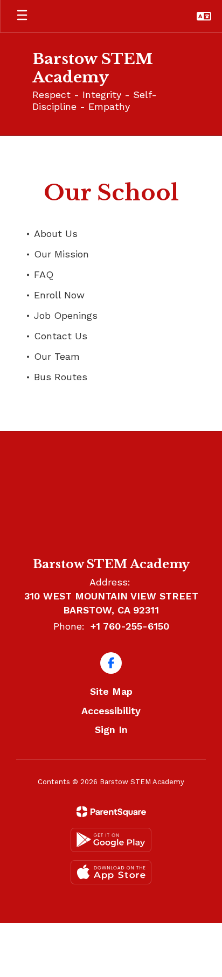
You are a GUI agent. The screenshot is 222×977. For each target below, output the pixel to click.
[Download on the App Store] (111, 872)
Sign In (111, 729)
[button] (204, 16)
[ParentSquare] (111, 812)
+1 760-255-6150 (130, 626)
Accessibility (111, 710)
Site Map (111, 691)
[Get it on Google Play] (111, 840)
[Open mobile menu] (22, 16)
